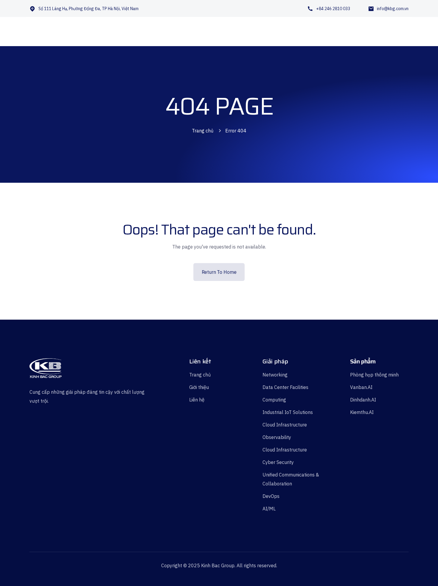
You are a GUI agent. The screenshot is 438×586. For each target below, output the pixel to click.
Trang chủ (202, 131)
